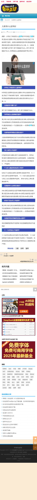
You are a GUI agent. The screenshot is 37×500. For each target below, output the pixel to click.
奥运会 (32, 374)
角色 (18, 385)
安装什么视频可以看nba (9, 433)
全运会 (18, 371)
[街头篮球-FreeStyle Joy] (18, 8)
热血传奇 (25, 379)
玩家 (31, 379)
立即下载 (15, 1)
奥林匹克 (9, 374)
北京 (4, 374)
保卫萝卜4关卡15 (7, 413)
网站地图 (20, 452)
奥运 (27, 374)
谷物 (22, 385)
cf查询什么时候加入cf (26, 282)
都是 (10, 388)
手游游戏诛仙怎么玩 (8, 416)
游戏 (8, 379)
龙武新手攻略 (6, 430)
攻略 (13, 377)
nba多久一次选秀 (8, 256)
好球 (30, 125)
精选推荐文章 (13, 452)
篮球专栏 (22, 1)
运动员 (4, 388)
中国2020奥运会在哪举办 (9, 279)
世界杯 (4, 369)
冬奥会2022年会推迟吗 (9, 410)
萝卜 (8, 385)
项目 (19, 388)
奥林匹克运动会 (19, 374)
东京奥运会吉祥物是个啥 (27, 279)
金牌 (14, 388)
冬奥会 (28, 371)
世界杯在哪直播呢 (8, 436)
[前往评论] (35, 443)
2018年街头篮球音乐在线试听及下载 (10, 273)
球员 (4, 382)
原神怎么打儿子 (7, 419)
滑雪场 (14, 379)
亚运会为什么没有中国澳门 (10, 424)
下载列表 (8, 1)
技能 (8, 377)
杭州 (32, 377)
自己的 (28, 382)
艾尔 (4, 385)
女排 (4, 377)
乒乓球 (24, 369)
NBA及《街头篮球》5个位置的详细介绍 (10, 270)
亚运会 (30, 369)
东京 (10, 369)
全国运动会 (10, 371)
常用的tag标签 (18, 447)
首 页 (2, 1)
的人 (13, 382)
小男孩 (18, 460)
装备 (13, 385)
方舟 (18, 377)
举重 (19, 369)
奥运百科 (29, 1)
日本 (22, 377)
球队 (8, 382)
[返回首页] (35, 438)
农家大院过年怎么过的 (9, 427)
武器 (4, 379)
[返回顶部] (35, 447)
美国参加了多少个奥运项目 (10, 276)
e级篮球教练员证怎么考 (26, 261)
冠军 (23, 371)
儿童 (31, 36)
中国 (14, 369)
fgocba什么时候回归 (8, 282)
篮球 (20, 36)
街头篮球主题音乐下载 (26, 273)
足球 (27, 385)
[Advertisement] (18, 481)
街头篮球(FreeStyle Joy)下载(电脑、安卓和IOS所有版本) (28, 270)
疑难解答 (25, 452)
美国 (22, 382)
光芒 (4, 371)
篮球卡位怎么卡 (7, 421)
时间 (27, 377)
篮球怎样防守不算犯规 (26, 276)
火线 (19, 379)
